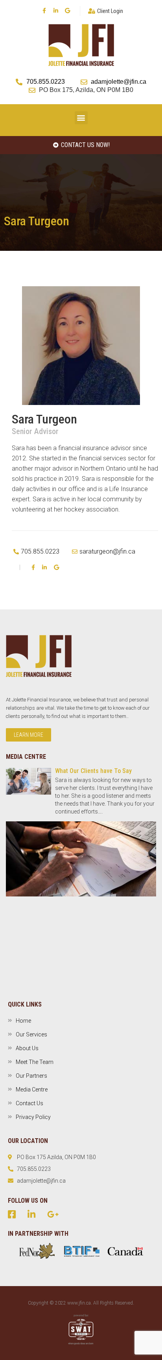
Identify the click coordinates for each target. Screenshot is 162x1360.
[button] (81, 117)
